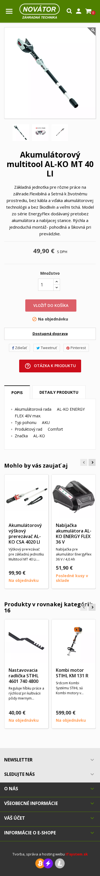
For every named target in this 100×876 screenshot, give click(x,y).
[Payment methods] (50, 863)
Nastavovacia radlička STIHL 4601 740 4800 (24, 675)
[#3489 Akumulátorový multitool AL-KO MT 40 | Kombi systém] (59, 132)
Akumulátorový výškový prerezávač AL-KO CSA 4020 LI (25, 533)
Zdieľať (21, 347)
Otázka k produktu (50, 366)
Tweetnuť (49, 347)
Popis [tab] (17, 392)
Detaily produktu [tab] (58, 392)
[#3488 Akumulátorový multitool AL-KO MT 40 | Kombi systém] (40, 132)
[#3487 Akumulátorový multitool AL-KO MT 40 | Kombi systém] (20, 132)
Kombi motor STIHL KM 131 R (72, 673)
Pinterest (78, 347)
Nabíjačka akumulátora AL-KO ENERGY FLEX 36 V (73, 533)
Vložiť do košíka (50, 305)
